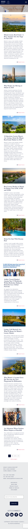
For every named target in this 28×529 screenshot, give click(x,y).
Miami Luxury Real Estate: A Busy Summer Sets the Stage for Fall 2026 (14, 36)
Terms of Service (14, 488)
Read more (21, 62)
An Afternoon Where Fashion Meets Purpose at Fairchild (14, 429)
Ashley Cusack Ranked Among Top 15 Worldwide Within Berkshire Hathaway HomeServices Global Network (13, 283)
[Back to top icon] (25, 525)
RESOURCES (14, 482)
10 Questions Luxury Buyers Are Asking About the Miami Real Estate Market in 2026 (14, 138)
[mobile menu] (26, 2)
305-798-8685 (10, 475)
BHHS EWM (14, 484)
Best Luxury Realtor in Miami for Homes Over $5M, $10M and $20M (14, 188)
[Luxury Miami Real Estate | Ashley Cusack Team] (13, 2)
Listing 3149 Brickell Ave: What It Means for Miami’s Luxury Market (13, 331)
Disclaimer (14, 489)
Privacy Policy (14, 486)
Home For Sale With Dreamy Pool (13, 240)
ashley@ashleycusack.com (15, 478)
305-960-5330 (10, 476)
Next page (13, 459)
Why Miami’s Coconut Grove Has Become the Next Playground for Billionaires (14, 379)
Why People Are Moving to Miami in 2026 (13, 87)
